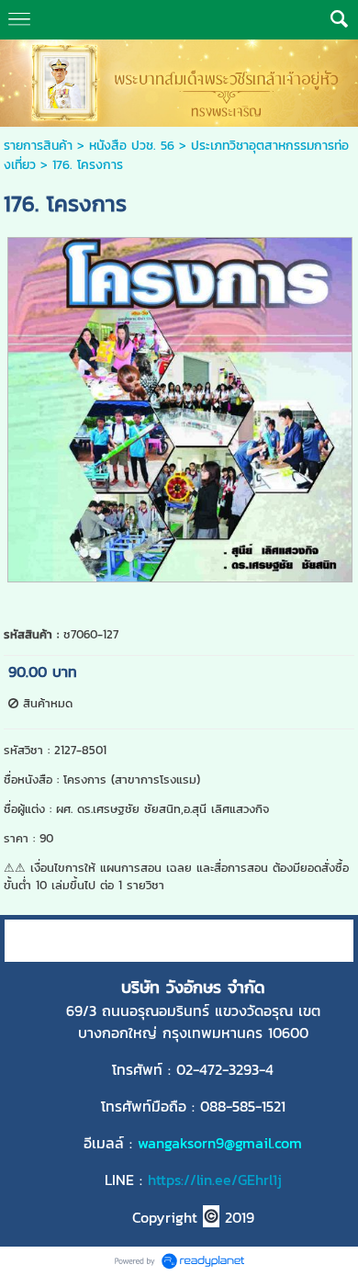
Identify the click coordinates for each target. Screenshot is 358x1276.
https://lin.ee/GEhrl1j (215, 1180)
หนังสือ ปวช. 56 (131, 145)
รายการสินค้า (38, 145)
